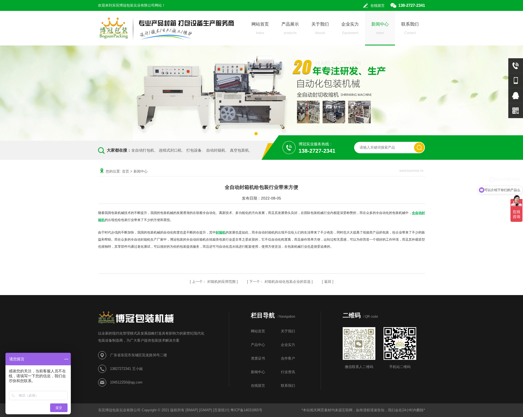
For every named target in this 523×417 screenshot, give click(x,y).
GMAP (205, 410)
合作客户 (288, 358)
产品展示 (290, 28)
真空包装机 (239, 150)
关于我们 (320, 28)
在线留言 (377, 6)
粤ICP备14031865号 (246, 410)
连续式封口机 (170, 150)
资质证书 (258, 358)
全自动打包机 (142, 150)
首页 (125, 171)
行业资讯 (288, 372)
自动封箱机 (215, 150)
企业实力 (350, 28)
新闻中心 (380, 28)
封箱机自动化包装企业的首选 (287, 282)
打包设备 (194, 150)
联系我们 (410, 28)
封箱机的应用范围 (221, 282)
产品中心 (258, 345)
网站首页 (260, 28)
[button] (256, 133)
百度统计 (221, 410)
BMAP (192, 410)
